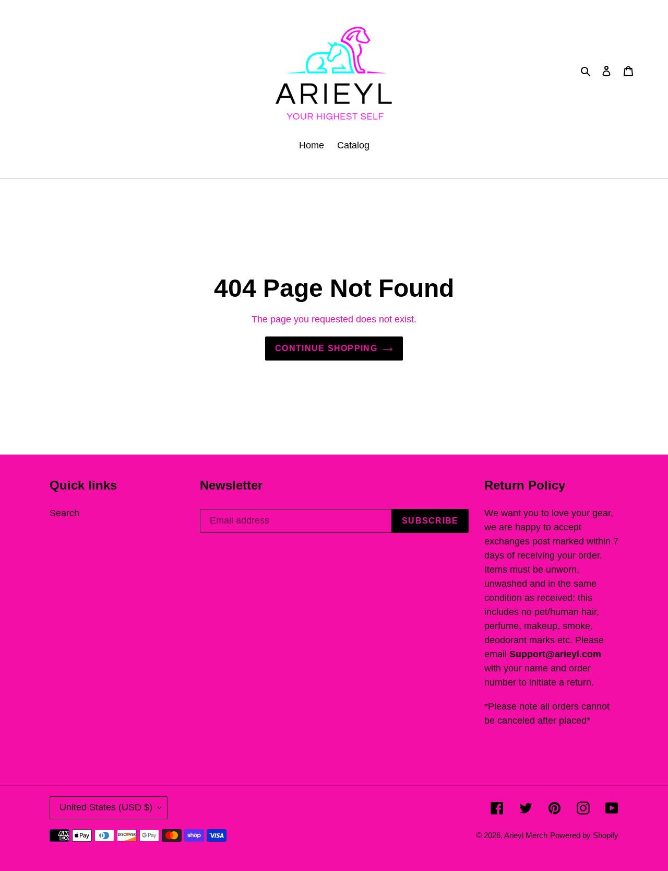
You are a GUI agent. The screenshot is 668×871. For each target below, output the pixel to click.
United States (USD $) (105, 807)
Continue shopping (326, 348)
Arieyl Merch (525, 835)
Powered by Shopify (584, 835)
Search (64, 513)
